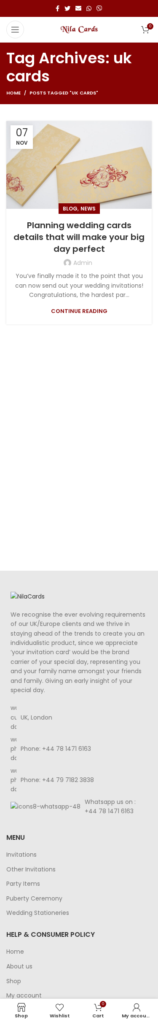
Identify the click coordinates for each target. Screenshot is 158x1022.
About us (19, 967)
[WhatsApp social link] (89, 8)
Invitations (21, 855)
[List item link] (79, 749)
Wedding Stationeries (37, 913)
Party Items (23, 884)
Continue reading (79, 311)
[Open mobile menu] (15, 29)
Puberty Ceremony (34, 899)
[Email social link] (78, 8)
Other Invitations (31, 870)
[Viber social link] (99, 8)
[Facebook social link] (57, 8)
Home (13, 92)
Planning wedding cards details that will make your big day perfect (79, 237)
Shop (13, 981)
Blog (70, 208)
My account (24, 996)
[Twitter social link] (67, 8)
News (88, 208)
